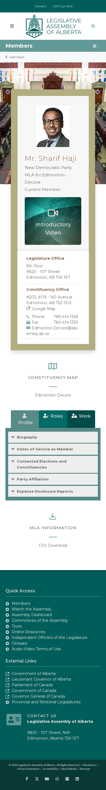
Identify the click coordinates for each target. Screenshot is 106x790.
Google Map (43, 308)
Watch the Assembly (31, 609)
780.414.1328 (66, 316)
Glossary (19, 643)
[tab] (25, 419)
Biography (27, 437)
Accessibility (50, 768)
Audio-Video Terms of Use (36, 648)
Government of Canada (34, 690)
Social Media (68, 768)
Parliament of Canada (32, 684)
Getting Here (63, 6)
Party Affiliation (33, 479)
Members (17, 57)
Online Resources (28, 631)
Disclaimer (89, 764)
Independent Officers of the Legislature (50, 637)
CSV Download (53, 545)
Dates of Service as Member (45, 449)
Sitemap (85, 768)
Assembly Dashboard (32, 614)
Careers (40, 6)
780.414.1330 (66, 322)
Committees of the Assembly (40, 620)
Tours (17, 626)
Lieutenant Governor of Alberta (41, 679)
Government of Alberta (34, 673)
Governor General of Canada (38, 696)
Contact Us (42, 715)
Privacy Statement (28, 768)
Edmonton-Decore (53, 395)
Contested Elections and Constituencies (42, 464)
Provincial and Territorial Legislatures (46, 702)
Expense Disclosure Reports (45, 491)
